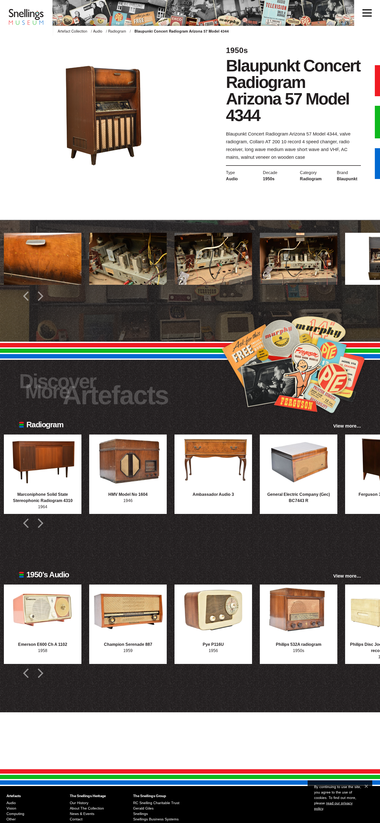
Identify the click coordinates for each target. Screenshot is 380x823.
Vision (11, 808)
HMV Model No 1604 (128, 494)
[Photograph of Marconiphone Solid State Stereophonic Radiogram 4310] (42, 460)
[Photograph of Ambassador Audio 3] (213, 460)
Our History (79, 803)
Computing (15, 814)
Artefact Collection (72, 31)
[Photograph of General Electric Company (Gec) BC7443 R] (298, 460)
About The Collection (87, 808)
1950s (269, 179)
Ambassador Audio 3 (213, 494)
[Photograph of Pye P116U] (213, 610)
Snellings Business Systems (156, 819)
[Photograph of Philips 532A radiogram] (298, 610)
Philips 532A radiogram (298, 644)
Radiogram (117, 31)
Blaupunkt (347, 179)
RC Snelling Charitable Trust (156, 803)
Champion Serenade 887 (128, 644)
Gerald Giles (143, 808)
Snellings (140, 814)
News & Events (82, 814)
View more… (347, 426)
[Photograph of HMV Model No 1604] (128, 460)
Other (11, 819)
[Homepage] (26, 13)
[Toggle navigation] (367, 13)
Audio (97, 31)
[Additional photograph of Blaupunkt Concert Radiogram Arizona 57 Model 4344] (42, 259)
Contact (76, 819)
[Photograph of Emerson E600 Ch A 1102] (42, 610)
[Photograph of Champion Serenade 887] (128, 610)
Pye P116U (213, 644)
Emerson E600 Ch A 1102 (42, 644)
